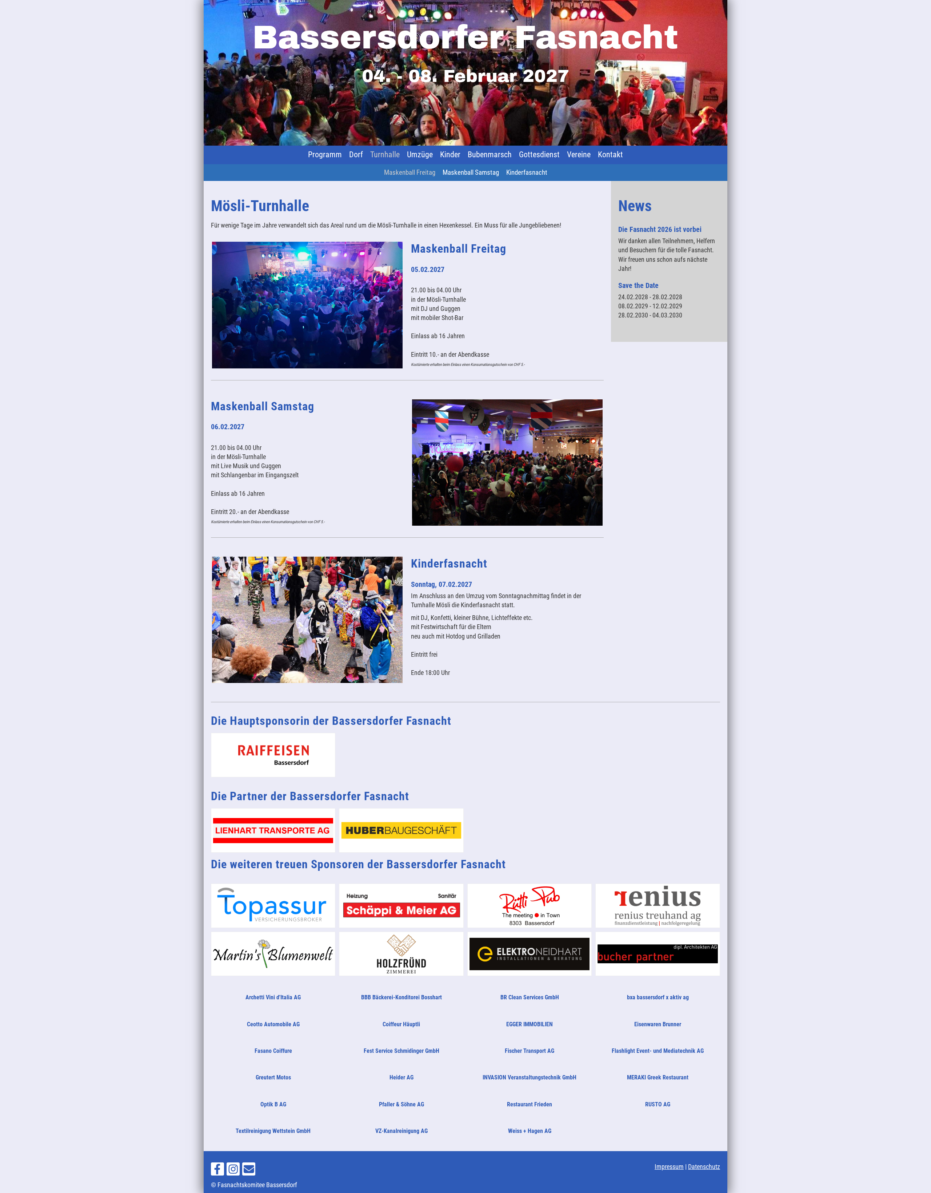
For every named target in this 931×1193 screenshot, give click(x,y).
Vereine (579, 154)
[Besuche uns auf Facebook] (217, 1171)
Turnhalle (385, 154)
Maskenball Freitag (409, 172)
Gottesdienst (539, 154)
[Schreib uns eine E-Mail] (248, 1171)
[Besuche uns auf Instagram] (233, 1171)
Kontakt (610, 154)
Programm (325, 154)
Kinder (450, 154)
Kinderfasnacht (526, 172)
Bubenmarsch (490, 154)
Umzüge (420, 154)
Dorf (356, 154)
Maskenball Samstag (471, 172)
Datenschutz (704, 1166)
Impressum (669, 1166)
